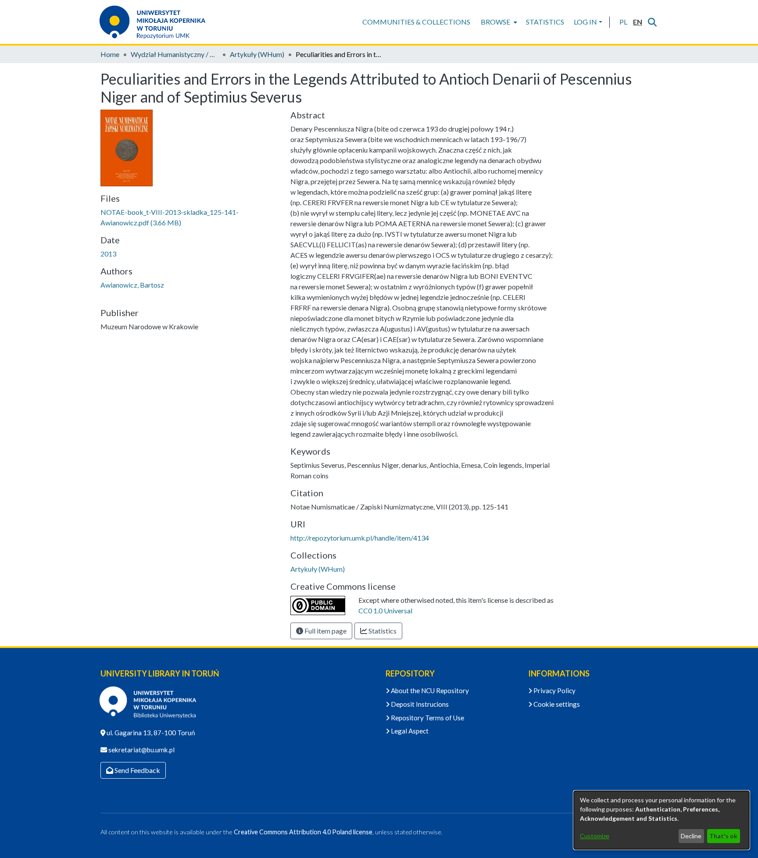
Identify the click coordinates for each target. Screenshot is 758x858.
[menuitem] (498, 22)
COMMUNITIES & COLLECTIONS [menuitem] (416, 22)
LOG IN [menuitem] (585, 22)
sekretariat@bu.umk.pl (141, 750)
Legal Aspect (409, 731)
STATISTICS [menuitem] (545, 22)
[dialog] (661, 820)
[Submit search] (652, 22)
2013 (108, 253)
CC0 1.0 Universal (385, 610)
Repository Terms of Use (427, 718)
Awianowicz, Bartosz (132, 285)
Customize (594, 836)
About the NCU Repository (429, 690)
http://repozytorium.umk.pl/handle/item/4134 (359, 538)
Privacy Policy (554, 690)
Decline (691, 836)
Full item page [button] (325, 631)
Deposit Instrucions (419, 704)
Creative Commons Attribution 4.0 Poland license (303, 832)
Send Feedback (136, 770)
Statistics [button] (382, 631)
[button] (623, 22)
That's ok (723, 836)
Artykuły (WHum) (257, 54)
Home (109, 54)
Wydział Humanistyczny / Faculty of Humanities (174, 54)
